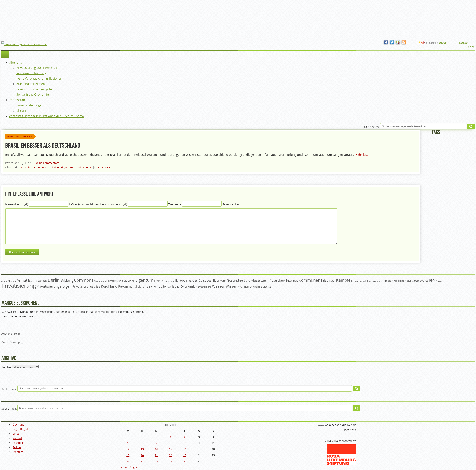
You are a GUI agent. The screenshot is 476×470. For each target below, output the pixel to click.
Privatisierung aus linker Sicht (37, 68)
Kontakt (17, 438)
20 (142, 455)
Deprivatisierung (113, 280)
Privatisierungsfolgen (54, 286)
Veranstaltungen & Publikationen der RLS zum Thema (46, 116)
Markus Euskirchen (19, 136)
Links (16, 433)
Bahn (32, 280)
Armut (22, 280)
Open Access (102, 167)
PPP (432, 281)
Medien (388, 280)
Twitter (17, 447)
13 (142, 449)
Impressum (17, 100)
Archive (6, 367)
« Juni (124, 467)
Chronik (21, 111)
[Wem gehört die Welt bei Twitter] (392, 43)
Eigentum (144, 280)
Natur (408, 280)
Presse (439, 280)
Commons (40, 167)
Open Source (420, 280)
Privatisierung (18, 285)
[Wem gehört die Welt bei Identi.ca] (398, 43)
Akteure (12, 280)
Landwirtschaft (358, 280)
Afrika (4, 281)
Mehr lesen (362, 155)
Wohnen (243, 287)
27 (142, 461)
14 (156, 449)
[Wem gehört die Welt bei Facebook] (386, 43)
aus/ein (443, 42)
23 (184, 455)
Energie (159, 280)
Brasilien (26, 167)
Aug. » (133, 467)
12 (127, 449)
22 (170, 455)
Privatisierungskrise (86, 286)
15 (170, 449)
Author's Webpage (12, 342)
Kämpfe (343, 280)
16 (184, 449)
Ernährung (169, 280)
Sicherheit (155, 286)
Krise (324, 280)
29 (170, 461)
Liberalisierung (375, 280)
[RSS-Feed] (404, 43)
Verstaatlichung (203, 286)
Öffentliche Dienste (260, 286)
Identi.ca (18, 452)
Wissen (231, 286)
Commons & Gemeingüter (34, 89)
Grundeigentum (256, 280)
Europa (180, 280)
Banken (42, 280)
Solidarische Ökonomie (32, 94)
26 (127, 461)
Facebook (18, 443)
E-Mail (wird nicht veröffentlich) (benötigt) (98, 204)
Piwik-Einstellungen (29, 105)
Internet (292, 280)
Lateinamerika (83, 167)
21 (156, 455)
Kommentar (230, 204)
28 (156, 461)
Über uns (15, 62)
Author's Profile (10, 333)
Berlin (54, 280)
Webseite (174, 204)
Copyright (99, 280)
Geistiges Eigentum (61, 167)
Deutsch (463, 42)
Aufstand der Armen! (31, 84)
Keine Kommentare (47, 163)
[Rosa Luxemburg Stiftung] (341, 464)
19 (127, 455)
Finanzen (192, 281)
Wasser (218, 286)
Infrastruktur (276, 280)
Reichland (109, 286)
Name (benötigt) (16, 204)
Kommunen (309, 280)
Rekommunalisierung (31, 73)
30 (184, 461)
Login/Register (21, 429)
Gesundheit (236, 280)
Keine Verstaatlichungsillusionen (39, 78)
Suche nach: (371, 127)
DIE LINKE (128, 280)
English (471, 47)
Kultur (332, 280)
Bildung (67, 280)
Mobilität (399, 280)
